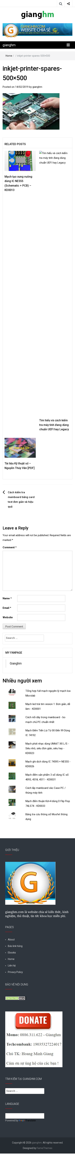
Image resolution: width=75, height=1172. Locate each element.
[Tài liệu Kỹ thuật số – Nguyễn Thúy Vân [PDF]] (20, 447)
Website (8, 617)
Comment (10, 547)
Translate (30, 1120)
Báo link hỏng (15, 946)
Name (7, 598)
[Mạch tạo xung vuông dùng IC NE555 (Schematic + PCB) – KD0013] (20, 160)
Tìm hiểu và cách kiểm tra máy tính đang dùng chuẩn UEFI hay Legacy (54, 425)
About (11, 939)
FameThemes (44, 1148)
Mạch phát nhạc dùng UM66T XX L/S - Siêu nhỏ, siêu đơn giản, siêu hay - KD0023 (47, 748)
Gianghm (16, 663)
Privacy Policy (15, 972)
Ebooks (12, 952)
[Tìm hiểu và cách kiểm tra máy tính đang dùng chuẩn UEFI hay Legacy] (54, 282)
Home (9, 55)
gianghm (9, 45)
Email (7, 607)
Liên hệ (12, 965)
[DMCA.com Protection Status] (15, 998)
